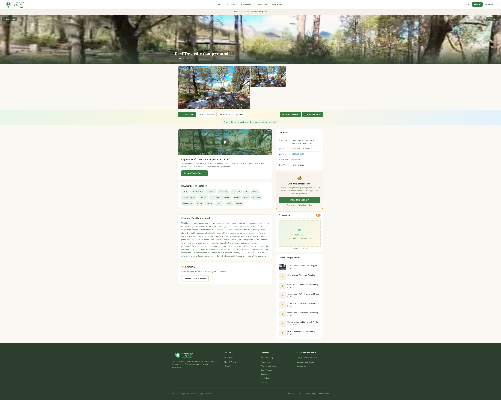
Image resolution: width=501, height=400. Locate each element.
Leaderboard (262, 4)
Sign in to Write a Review (195, 278)
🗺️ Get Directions (206, 114)
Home (236, 12)
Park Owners (246, 4)
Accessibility (311, 394)
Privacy (291, 394)
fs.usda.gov (296, 159)
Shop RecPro (277, 4)
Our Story (228, 358)
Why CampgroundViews (307, 358)
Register (477, 4)
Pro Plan (264, 382)
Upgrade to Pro (491, 4)
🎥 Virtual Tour (186, 114)
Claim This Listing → (299, 200)
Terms (299, 394)
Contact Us (301, 366)
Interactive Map (267, 358)
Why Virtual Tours (268, 366)
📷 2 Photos (492, 19)
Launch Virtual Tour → (194, 173)
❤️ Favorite (225, 114)
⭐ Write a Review (290, 114)
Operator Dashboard (305, 362)
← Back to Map (9, 19)
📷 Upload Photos (312, 114)
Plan (220, 4)
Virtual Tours (266, 362)
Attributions (324, 394)
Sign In (466, 4)
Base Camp (231, 4)
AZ (242, 12)
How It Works (230, 362)
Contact (227, 366)
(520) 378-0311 (298, 154)
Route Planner (266, 370)
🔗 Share (239, 114)
